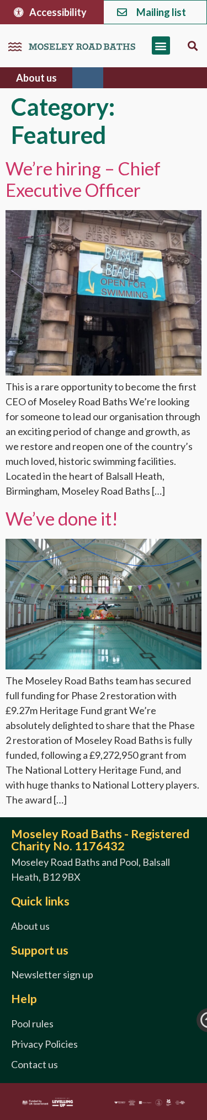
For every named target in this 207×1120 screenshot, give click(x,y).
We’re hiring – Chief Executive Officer (83, 179)
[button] (161, 45)
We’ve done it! (62, 518)
